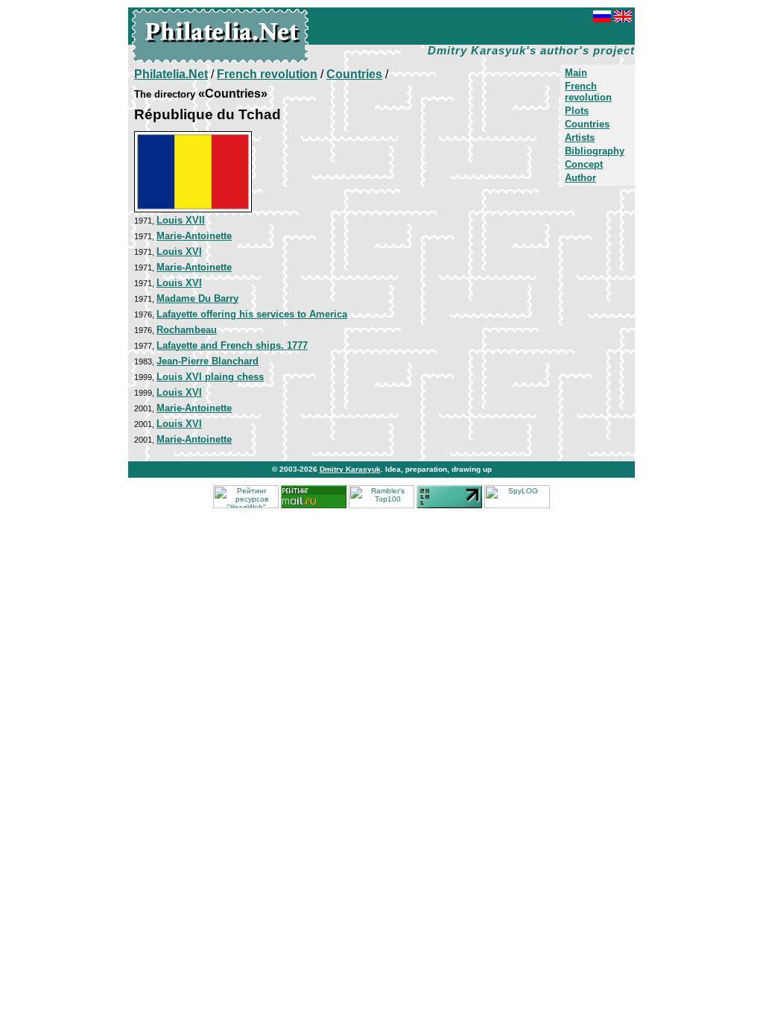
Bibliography (594, 151)
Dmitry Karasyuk (350, 469)
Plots (577, 110)
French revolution (588, 91)
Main (576, 72)
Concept (584, 164)
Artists (580, 137)
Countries (587, 124)
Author (580, 177)
